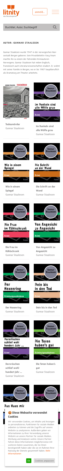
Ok (28, 460)
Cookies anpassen (44, 460)
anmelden (40, 11)
